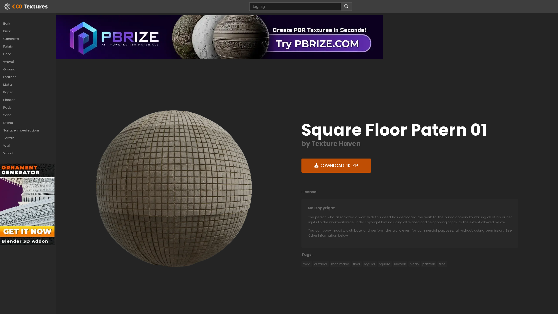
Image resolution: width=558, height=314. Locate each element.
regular (369, 264)
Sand (7, 115)
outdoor (320, 264)
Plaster (9, 99)
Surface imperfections (21, 130)
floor (356, 264)
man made (340, 264)
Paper (8, 92)
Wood (8, 153)
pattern (428, 264)
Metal (7, 84)
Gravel (8, 61)
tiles (442, 264)
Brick (6, 31)
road (306, 264)
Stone (8, 122)
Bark (6, 23)
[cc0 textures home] (26, 6)
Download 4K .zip (338, 166)
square (384, 264)
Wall (6, 145)
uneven (400, 264)
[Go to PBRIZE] (219, 36)
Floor (7, 54)
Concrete (11, 38)
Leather (9, 77)
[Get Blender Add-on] (27, 204)
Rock (7, 107)
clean (414, 264)
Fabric (8, 46)
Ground (9, 69)
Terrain (8, 138)
